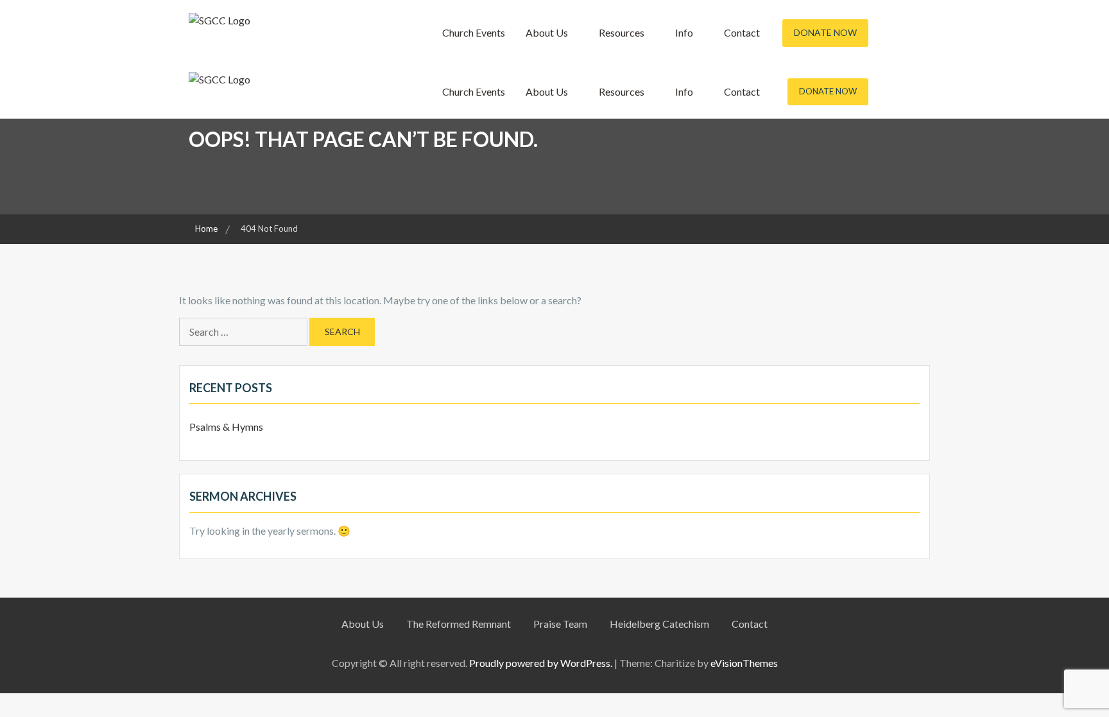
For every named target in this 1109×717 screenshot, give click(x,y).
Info (684, 32)
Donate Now (825, 32)
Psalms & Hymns (226, 426)
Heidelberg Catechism (659, 624)
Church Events (473, 32)
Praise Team (560, 624)
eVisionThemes (744, 663)
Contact (742, 32)
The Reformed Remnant (458, 624)
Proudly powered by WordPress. (540, 663)
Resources (621, 32)
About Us (547, 32)
